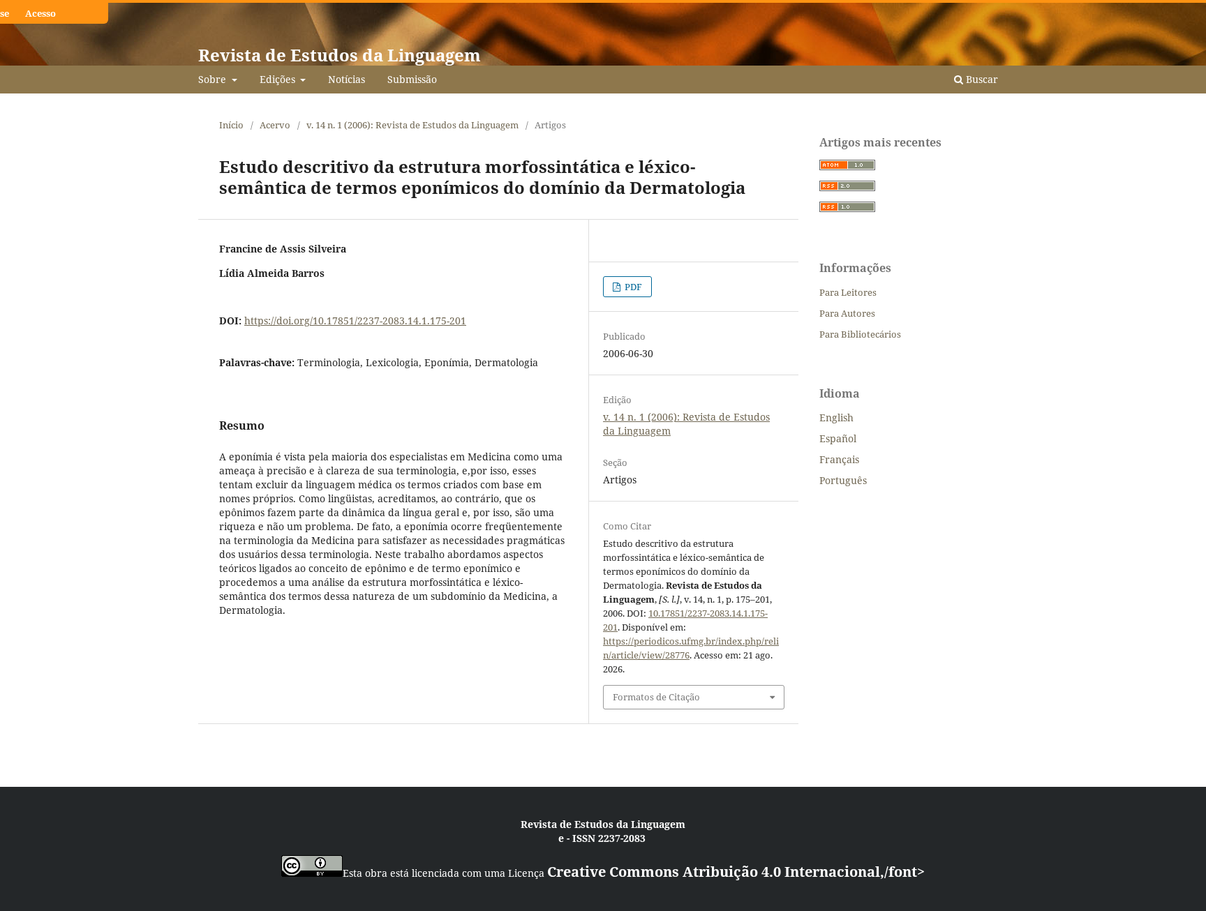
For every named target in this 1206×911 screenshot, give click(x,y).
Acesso (40, 13)
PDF (632, 286)
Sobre (213, 79)
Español (837, 438)
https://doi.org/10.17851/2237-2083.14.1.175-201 (355, 320)
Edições (279, 79)
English (836, 417)
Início (231, 125)
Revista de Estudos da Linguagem (339, 54)
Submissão (412, 79)
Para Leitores (848, 292)
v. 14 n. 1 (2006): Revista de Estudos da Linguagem (412, 125)
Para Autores (847, 313)
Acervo (275, 125)
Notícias (346, 79)
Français (839, 459)
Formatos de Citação (656, 697)
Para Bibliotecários (860, 334)
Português (843, 480)
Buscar (980, 79)
